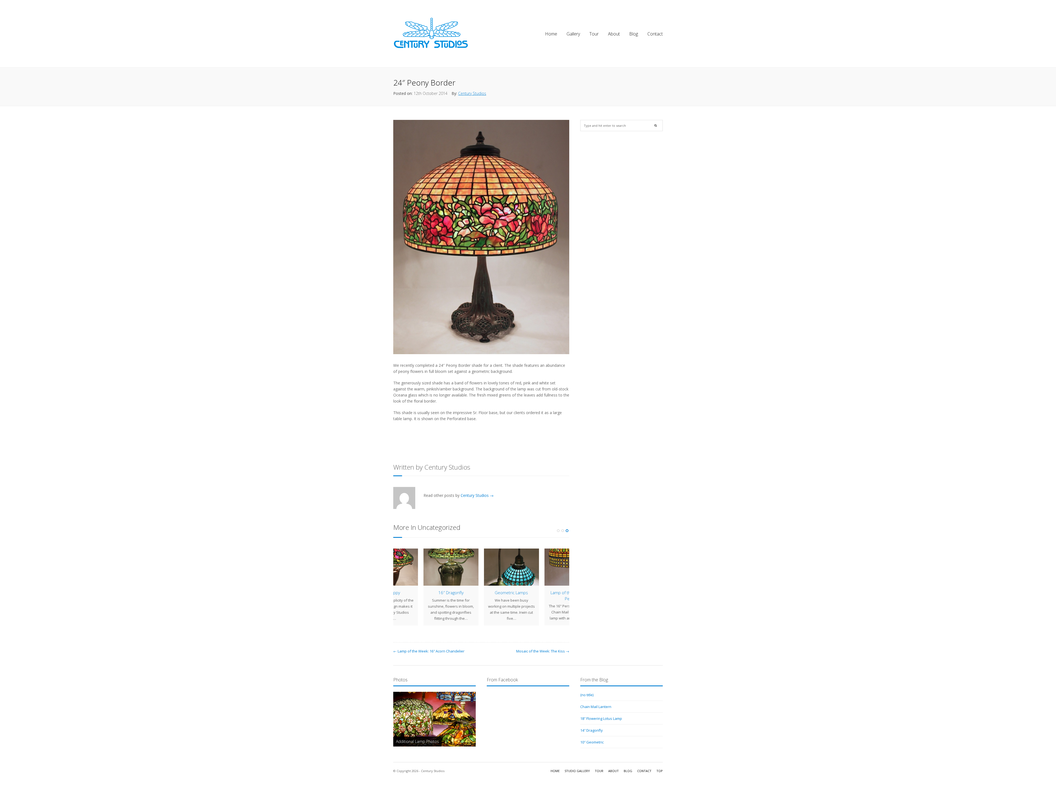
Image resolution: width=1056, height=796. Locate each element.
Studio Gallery (577, 771)
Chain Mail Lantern (595, 706)
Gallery (573, 34)
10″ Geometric (592, 742)
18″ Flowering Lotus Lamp (601, 718)
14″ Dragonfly (591, 730)
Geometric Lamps (481, 592)
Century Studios (472, 93)
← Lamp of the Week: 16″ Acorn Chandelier (428, 651)
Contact (655, 34)
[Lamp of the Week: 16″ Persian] (541, 567)
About (614, 34)
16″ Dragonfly (420, 592)
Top (659, 771)
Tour (594, 34)
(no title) (586, 694)
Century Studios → (477, 495)
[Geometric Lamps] (481, 567)
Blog (633, 34)
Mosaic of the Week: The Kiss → (542, 651)
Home (551, 34)
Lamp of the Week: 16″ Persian (541, 595)
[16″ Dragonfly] (420, 567)
